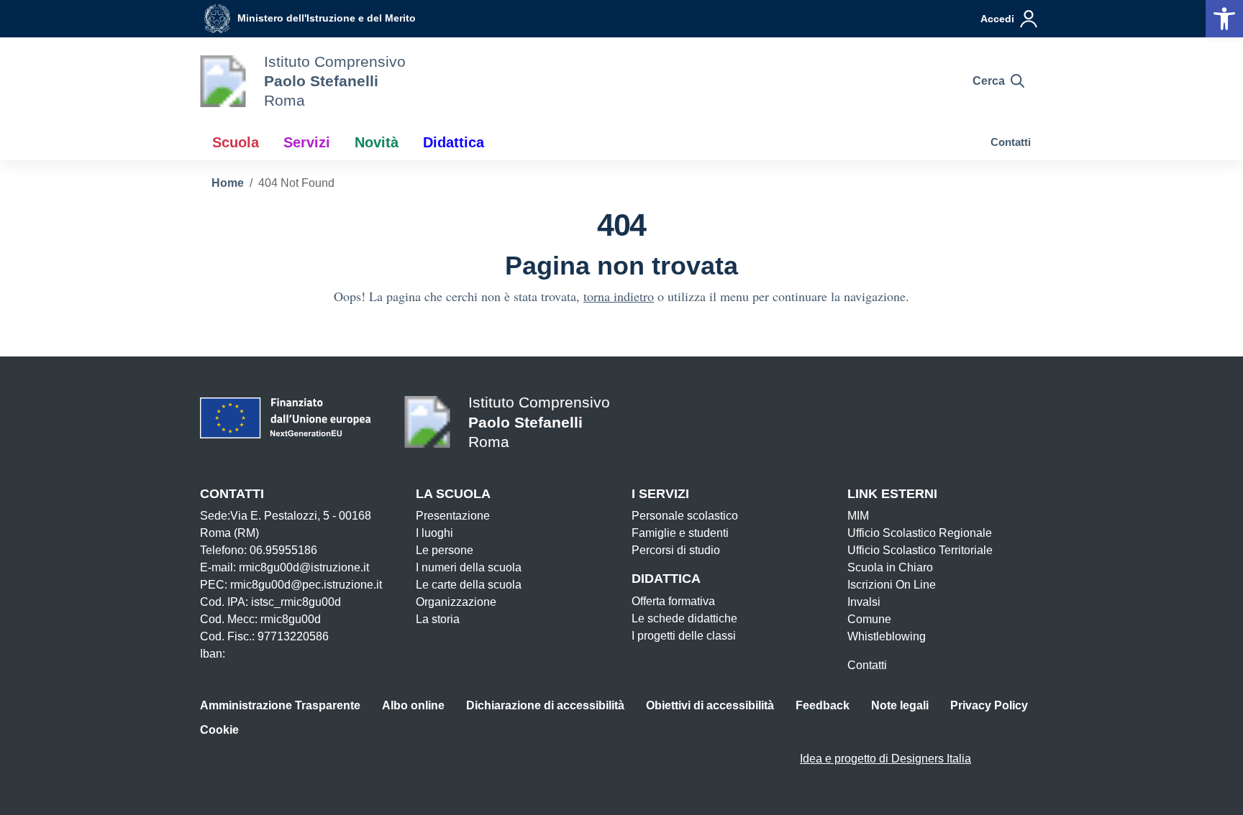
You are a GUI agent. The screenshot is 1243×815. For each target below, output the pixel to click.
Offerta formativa (673, 601)
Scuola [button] (235, 142)
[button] (1224, 18)
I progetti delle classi (684, 636)
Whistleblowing (886, 636)
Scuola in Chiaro (890, 567)
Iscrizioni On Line (891, 585)
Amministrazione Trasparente (280, 705)
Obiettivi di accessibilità (710, 705)
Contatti (1011, 142)
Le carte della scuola (469, 585)
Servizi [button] (306, 142)
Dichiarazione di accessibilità (545, 705)
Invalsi (863, 602)
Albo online (413, 705)
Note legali (900, 705)
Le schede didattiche (684, 618)
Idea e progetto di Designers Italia (885, 758)
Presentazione (453, 516)
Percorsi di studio (676, 550)
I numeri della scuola (469, 567)
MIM (858, 516)
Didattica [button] (453, 142)
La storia (438, 619)
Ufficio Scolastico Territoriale (920, 550)
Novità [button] (377, 142)
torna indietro (618, 296)
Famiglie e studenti (680, 533)
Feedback (823, 705)
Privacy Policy (989, 705)
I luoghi (434, 533)
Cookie (219, 730)
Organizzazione (456, 602)
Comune (869, 619)
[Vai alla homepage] (223, 81)
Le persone (444, 550)
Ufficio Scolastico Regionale (919, 533)
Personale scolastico (685, 516)
